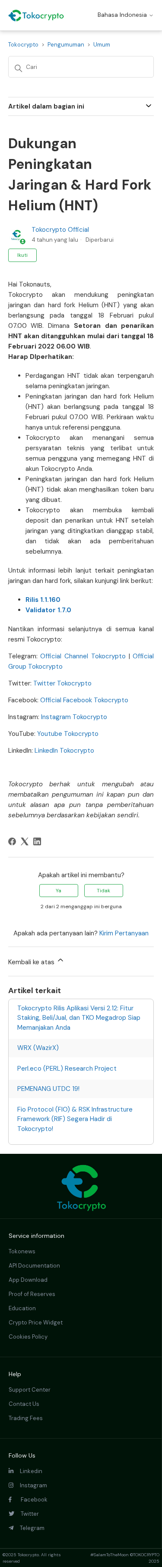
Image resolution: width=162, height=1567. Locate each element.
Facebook (30, 1499)
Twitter (26, 1513)
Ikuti (22, 255)
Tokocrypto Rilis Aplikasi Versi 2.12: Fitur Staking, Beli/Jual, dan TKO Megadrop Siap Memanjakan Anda (78, 1018)
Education (22, 1308)
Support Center (30, 1389)
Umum (101, 44)
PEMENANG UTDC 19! (48, 1088)
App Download (28, 1280)
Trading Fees (26, 1418)
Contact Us (24, 1404)
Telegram (28, 1528)
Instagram (30, 1485)
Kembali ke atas (32, 962)
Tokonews (22, 1251)
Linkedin (27, 1471)
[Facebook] (12, 841)
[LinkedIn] (37, 841)
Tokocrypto (23, 44)
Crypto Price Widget (36, 1322)
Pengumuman (66, 44)
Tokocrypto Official (60, 229)
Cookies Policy (28, 1336)
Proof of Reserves (32, 1294)
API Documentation (34, 1265)
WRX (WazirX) (38, 1048)
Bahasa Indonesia (123, 14)
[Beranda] (36, 15)
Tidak (103, 890)
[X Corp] (25, 841)
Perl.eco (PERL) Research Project (67, 1068)
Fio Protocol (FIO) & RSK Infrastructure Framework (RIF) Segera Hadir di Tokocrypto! (75, 1119)
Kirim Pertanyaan (124, 933)
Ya (58, 890)
